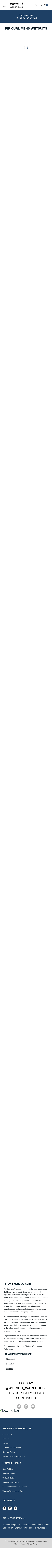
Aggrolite (9, 1369)
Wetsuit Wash (33, 1338)
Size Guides (8, 1469)
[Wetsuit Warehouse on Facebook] (4, 1508)
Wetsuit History (9, 1478)
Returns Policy (9, 1452)
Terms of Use (20, 1544)
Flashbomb (10, 1359)
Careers (6, 1443)
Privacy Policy (32, 1544)
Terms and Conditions (12, 1448)
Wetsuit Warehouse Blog (13, 1491)
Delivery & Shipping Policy (14, 1456)
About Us (6, 1439)
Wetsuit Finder (9, 1474)
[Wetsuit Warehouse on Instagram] (10, 1508)
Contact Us (7, 1434)
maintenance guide (35, 1341)
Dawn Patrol (11, 1364)
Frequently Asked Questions (15, 1487)
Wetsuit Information (11, 1482)
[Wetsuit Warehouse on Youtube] (15, 1508)
